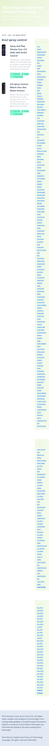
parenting (40, 242)
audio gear (40, 123)
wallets (39, 385)
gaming (39, 324)
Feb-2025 (40, 676)
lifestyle (39, 203)
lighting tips (40, 291)
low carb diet (41, 491)
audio (39, 341)
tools (38, 245)
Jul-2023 (39, 638)
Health (39, 66)
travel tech (40, 382)
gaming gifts (41, 264)
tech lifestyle (41, 379)
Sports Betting (41, 393)
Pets (38, 90)
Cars (38, 46)
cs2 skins (40, 521)
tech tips (39, 220)
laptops (39, 181)
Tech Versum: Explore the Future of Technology (22, 9)
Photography (41, 55)
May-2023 (40, 649)
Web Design (41, 101)
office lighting (41, 110)
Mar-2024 (40, 654)
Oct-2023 (40, 657)
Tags (9, 35)
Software (40, 85)
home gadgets (41, 344)
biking (39, 156)
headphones (41, 377)
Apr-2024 (40, 608)
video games (41, 494)
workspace (40, 154)
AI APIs (39, 145)
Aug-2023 (40, 663)
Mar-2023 (40, 641)
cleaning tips (41, 195)
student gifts (41, 327)
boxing (39, 458)
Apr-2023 (40, 646)
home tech (40, 388)
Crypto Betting (41, 410)
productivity (40, 209)
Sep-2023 (40, 660)
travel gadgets (41, 305)
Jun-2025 (40, 687)
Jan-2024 (40, 630)
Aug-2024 (40, 610)
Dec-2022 (40, 665)
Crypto (39, 390)
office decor (41, 261)
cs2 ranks (40, 496)
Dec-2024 (40, 674)
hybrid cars (40, 455)
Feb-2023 (40, 635)
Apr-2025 (40, 679)
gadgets (39, 184)
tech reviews (41, 179)
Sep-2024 (40, 616)
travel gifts (40, 313)
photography (41, 192)
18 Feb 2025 (15, 74)
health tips (40, 247)
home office (41, 126)
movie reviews (41, 460)
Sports (39, 49)
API (38, 423)
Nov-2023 (40, 613)
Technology (40, 60)
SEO (38, 63)
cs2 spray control (17, 77)
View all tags (41, 587)
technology (40, 104)
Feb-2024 (40, 668)
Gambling (40, 115)
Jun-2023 (40, 619)
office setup (40, 352)
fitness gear (41, 234)
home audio (41, 212)
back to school (41, 250)
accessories (41, 198)
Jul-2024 (39, 627)
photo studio (41, 463)
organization (41, 374)
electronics (40, 134)
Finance (39, 96)
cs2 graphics (41, 477)
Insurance (40, 79)
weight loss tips (42, 546)
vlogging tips (41, 322)
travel (39, 319)
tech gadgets (41, 143)
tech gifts (40, 272)
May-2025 (40, 685)
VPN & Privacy (41, 426)
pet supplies (41, 206)
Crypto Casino (41, 401)
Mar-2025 (40, 682)
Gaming (25, 74)
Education (40, 99)
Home (4, 35)
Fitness (39, 82)
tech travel (40, 239)
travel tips (40, 366)
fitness (39, 236)
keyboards (40, 112)
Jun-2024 (40, 643)
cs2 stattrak (40, 549)
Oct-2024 (40, 652)
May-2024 (40, 671)
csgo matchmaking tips (41, 576)
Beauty (39, 93)
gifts (38, 253)
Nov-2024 (40, 621)
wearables (40, 159)
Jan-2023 (40, 632)
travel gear (40, 316)
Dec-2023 (40, 624)
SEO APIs (40, 107)
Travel (39, 88)
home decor (41, 201)
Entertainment (41, 52)
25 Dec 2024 (15, 111)
